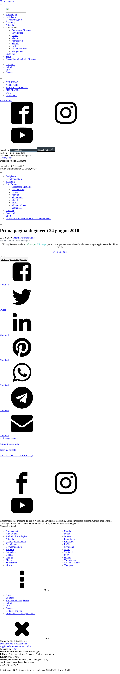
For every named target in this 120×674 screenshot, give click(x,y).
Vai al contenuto (7, 1)
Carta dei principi (14, 611)
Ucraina (67, 557)
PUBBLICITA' (13, 90)
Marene (15, 38)
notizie (67, 533)
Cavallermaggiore (14, 19)
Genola (15, 35)
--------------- (11, 62)
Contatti (9, 72)
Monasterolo (17, 40)
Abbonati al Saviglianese (17, 600)
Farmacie (10, 549)
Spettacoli (10, 54)
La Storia (10, 597)
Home (3, 240)
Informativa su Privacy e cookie (20, 613)
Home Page (11, 14)
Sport (8, 56)
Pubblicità (10, 67)
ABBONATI (12, 85)
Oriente (67, 536)
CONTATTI (11, 95)
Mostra (9, 565)
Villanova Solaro (19, 48)
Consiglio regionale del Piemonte (21, 59)
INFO (8, 93)
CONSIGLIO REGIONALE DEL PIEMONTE (28, 218)
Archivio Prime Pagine (24, 237)
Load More (60, 465)
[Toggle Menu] (1, 4)
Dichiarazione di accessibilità (13, 643)
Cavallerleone (18, 33)
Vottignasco (17, 51)
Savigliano (11, 17)
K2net (14, 649)
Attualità (10, 25)
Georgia (9, 557)
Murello (15, 43)
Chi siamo (10, 64)
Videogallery (70, 560)
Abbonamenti (12, 531)
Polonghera (69, 539)
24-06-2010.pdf (60, 252)
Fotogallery (11, 552)
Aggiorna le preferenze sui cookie (15, 646)
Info (8, 69)
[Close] (1, 78)
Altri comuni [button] (12, 27)
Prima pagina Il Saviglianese (14, 259)
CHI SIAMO (12, 82)
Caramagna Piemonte (21, 30)
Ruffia (15, 46)
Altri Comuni (12, 184)
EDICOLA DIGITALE (17, 87)
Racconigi (10, 22)
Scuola (67, 549)
